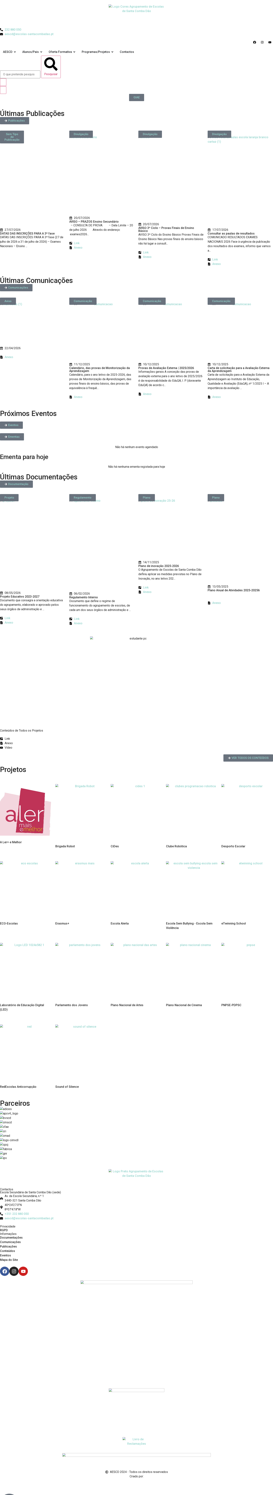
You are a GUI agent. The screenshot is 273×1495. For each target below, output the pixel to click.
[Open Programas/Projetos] (112, 52)
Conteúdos (7, 1251)
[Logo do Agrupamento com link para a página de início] (136, 13)
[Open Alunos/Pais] (41, 52)
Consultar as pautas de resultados (231, 233)
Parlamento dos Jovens (71, 1005)
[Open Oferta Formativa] (74, 52)
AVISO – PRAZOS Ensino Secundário (94, 221)
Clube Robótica (176, 846)
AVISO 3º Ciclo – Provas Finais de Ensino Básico (166, 229)
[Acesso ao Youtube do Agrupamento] (270, 42)
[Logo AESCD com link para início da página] (136, 1178)
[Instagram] (14, 1271)
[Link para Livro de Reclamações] (136, 1443)
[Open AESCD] (14, 52)
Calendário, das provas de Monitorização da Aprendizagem (99, 369)
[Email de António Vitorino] (4, 1483)
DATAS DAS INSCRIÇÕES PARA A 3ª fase (27, 233)
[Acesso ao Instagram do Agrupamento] (263, 42)
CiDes (115, 846)
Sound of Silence (67, 1087)
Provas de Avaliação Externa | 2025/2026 (166, 368)
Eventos (5, 1255)
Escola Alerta (120, 923)
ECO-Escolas (9, 923)
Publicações (8, 1246)
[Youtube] (23, 1271)
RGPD (4, 1230)
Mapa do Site (9, 1260)
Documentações (11, 1237)
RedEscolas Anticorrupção (18, 1087)
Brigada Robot (65, 846)
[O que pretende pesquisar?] (20, 74)
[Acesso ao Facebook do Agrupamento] (255, 42)
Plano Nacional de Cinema (184, 1005)
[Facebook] (4, 1271)
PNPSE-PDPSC (231, 1005)
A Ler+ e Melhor (11, 842)
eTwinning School (233, 923)
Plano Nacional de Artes (127, 1005)
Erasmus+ (62, 923)
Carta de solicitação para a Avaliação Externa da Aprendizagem (238, 369)
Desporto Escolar (233, 846)
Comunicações (10, 1242)
